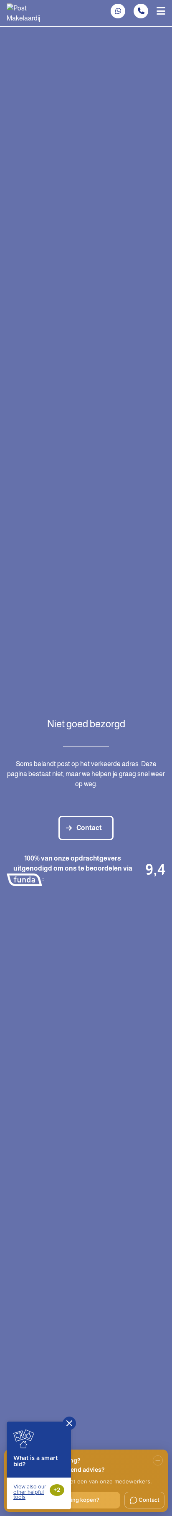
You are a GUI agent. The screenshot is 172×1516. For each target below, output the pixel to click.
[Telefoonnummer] (141, 11)
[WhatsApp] (118, 11)
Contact (89, 827)
